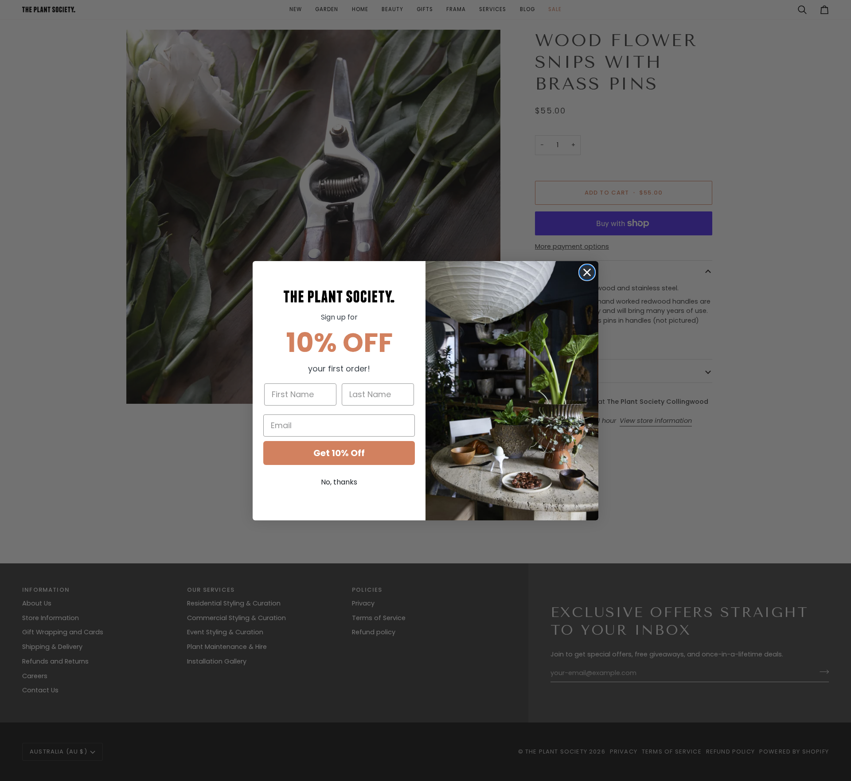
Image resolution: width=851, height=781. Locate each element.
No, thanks (339, 482)
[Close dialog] (587, 272)
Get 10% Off (339, 453)
